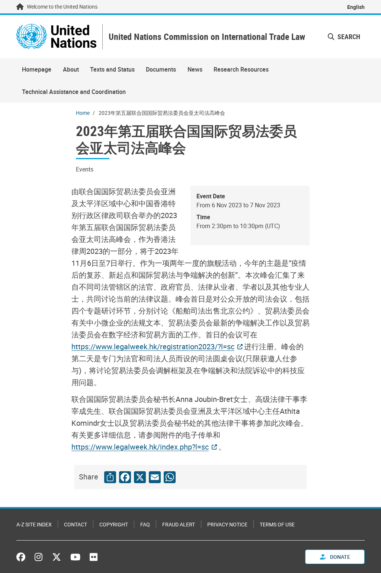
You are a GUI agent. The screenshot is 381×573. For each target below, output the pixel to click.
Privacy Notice (227, 524)
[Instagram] (38, 556)
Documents (161, 69)
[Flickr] (93, 556)
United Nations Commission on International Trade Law (207, 36)
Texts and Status (112, 69)
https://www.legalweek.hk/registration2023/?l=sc (152, 346)
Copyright (113, 524)
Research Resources (241, 69)
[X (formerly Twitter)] (56, 556)
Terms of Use (277, 524)
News (195, 69)
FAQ (145, 524)
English (356, 6)
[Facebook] (22, 556)
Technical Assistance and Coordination (74, 92)
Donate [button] (339, 556)
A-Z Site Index (34, 524)
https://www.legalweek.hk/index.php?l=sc (140, 447)
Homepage (36, 69)
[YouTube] (75, 556)
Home (83, 112)
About (71, 69)
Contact (75, 524)
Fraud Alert (178, 524)
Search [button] (348, 36)
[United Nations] (56, 36)
